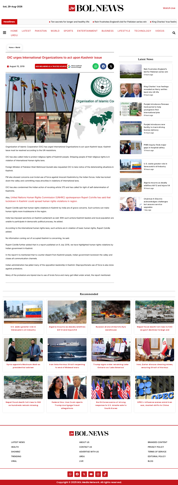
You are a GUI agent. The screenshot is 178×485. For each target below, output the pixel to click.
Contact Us (85, 447)
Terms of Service (157, 451)
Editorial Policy (157, 456)
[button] (95, 66)
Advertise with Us (89, 451)
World (55, 30)
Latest (26, 30)
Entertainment (87, 30)
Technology (142, 30)
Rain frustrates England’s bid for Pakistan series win (112, 21)
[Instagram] (98, 474)
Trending (16, 456)
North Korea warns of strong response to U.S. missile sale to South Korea (111, 405)
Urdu (14, 35)
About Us (84, 442)
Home (14, 30)
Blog (150, 461)
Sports (68, 30)
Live (81, 461)
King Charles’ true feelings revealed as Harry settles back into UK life (156, 89)
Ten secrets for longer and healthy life (62, 21)
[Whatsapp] (70, 474)
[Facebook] (77, 474)
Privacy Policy (156, 447)
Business (108, 30)
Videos (159, 30)
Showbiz (15, 451)
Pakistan (41, 30)
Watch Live (169, 8)
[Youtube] (91, 474)
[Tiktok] (105, 474)
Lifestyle (124, 30)
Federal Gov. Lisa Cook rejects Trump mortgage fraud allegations (67, 405)
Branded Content (157, 442)
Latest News (18, 442)
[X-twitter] (84, 474)
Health (15, 447)
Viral (14, 461)
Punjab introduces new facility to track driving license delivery (154, 127)
